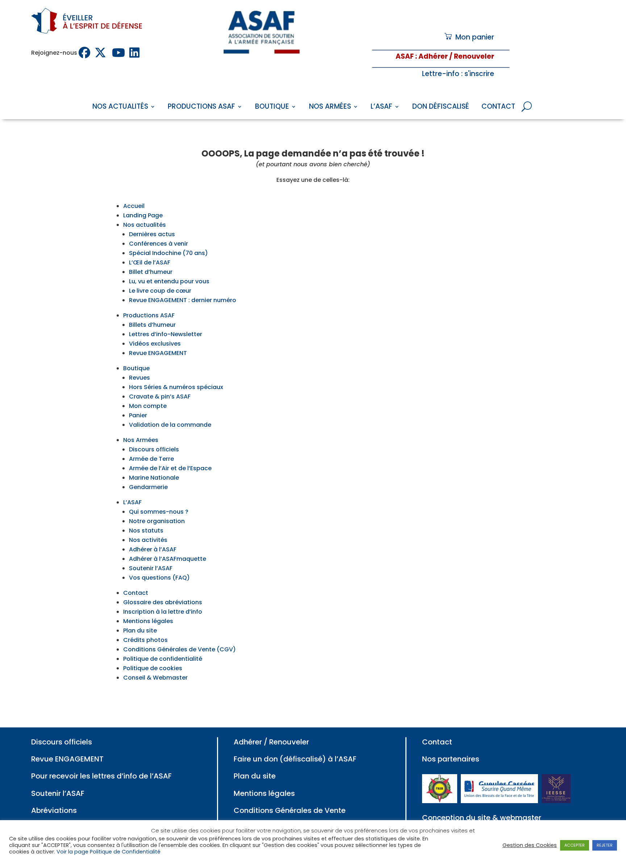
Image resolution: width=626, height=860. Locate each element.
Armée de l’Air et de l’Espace (170, 468)
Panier (138, 415)
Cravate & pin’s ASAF (160, 396)
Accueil (134, 206)
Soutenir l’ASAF (150, 568)
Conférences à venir (158, 243)
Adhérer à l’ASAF (152, 549)
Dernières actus (152, 234)
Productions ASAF (201, 107)
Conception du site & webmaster (481, 818)
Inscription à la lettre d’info (162, 612)
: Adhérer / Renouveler (454, 56)
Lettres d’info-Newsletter (165, 334)
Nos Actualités (120, 107)
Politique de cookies (152, 668)
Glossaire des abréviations (162, 602)
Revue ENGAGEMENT (158, 353)
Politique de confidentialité (162, 659)
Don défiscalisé (440, 107)
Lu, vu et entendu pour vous (169, 281)
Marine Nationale (154, 477)
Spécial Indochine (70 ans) (168, 253)
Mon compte (148, 406)
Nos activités (148, 540)
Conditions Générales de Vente (290, 810)
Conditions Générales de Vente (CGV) (179, 649)
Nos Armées (330, 107)
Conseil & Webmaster (155, 677)
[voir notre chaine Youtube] (119, 53)
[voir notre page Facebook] (85, 53)
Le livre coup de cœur (160, 291)
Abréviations (54, 810)
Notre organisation (157, 521)
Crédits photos (145, 640)
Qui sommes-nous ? (158, 512)
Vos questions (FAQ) (159, 577)
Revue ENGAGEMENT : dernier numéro (182, 300)
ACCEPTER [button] (574, 845)
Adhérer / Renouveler (271, 742)
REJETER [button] (605, 845)
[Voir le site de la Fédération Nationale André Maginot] (439, 801)
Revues (139, 377)
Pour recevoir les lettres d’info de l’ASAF (101, 776)
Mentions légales (148, 621)
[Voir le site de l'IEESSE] (556, 801)
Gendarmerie (148, 487)
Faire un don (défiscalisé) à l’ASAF (295, 759)
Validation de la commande (170, 425)
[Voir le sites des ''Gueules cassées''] (499, 801)
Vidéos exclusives (155, 343)
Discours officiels (154, 449)
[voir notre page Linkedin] (135, 53)
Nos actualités (144, 225)
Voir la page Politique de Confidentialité (108, 851)
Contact (498, 107)
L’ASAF (381, 107)
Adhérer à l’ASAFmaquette (167, 559)
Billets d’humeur (152, 325)
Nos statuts (146, 530)
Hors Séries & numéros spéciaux (176, 387)
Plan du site (140, 630)
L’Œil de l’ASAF (149, 262)
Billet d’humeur (150, 272)
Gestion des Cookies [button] (529, 845)
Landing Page (143, 215)
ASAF (405, 56)
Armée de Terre (151, 459)
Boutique (272, 107)
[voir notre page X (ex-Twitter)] (102, 53)
